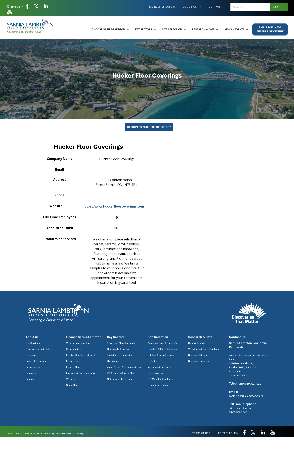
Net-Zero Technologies (119, 379)
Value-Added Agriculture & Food (124, 367)
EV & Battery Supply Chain (121, 373)
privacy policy (228, 433)
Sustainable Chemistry (119, 355)
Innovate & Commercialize (81, 373)
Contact (214, 6)
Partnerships (33, 367)
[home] (30, 26)
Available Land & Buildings (162, 343)
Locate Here (73, 361)
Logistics (152, 361)
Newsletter (32, 373)
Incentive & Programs (159, 367)
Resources (31, 379)
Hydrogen (112, 361)
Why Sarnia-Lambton (78, 343)
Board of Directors (36, 361)
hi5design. (79, 433)
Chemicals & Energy (118, 349)
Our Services (33, 343)
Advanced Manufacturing (121, 343)
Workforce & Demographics (203, 349)
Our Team (31, 355)
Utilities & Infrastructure (161, 355)
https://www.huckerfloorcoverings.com (113, 206)
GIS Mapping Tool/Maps (160, 379)
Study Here (72, 385)
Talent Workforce (157, 373)
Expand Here (73, 367)
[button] (14, 6)
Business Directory (161, 6)
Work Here (72, 379)
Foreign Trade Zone (158, 385)
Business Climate (198, 355)
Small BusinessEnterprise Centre (270, 29)
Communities (73, 349)
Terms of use (201, 433)
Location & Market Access (162, 349)
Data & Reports (196, 343)
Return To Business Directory (149, 127)
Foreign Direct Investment (80, 355)
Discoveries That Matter (39, 349)
